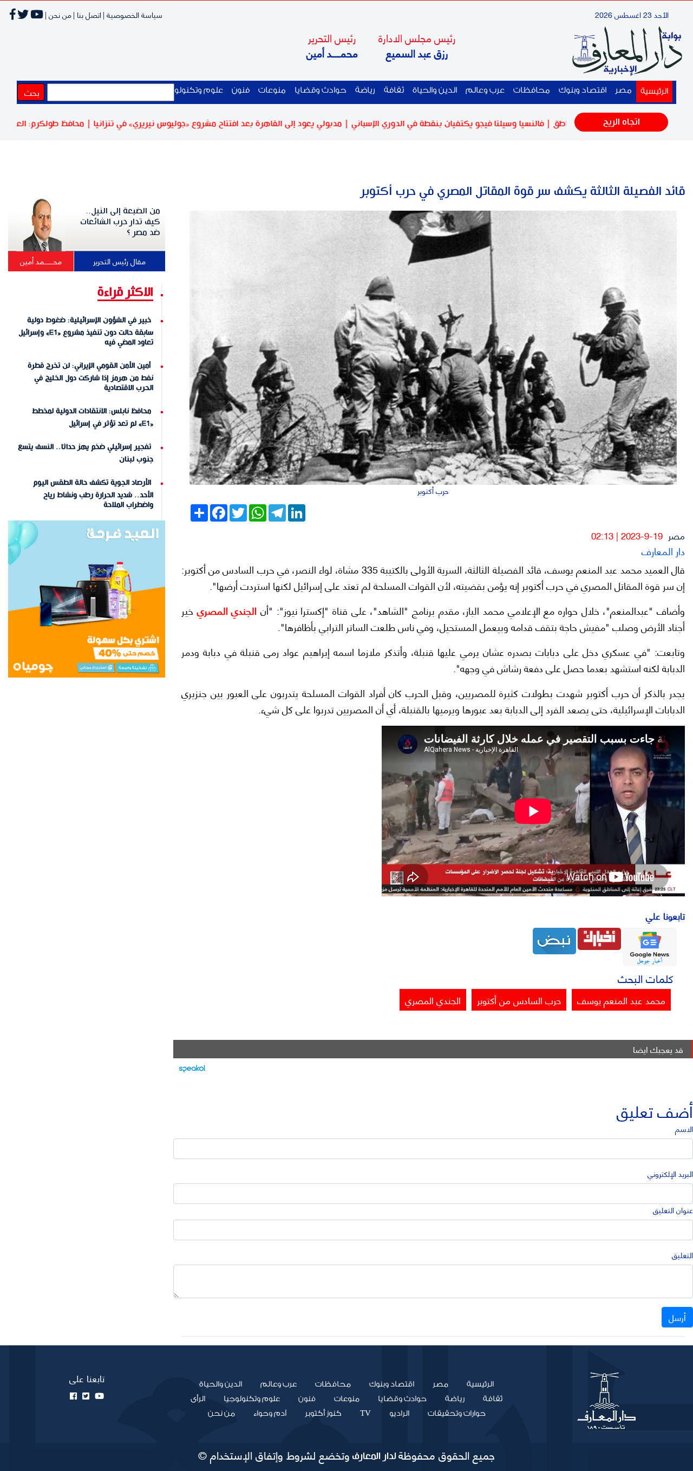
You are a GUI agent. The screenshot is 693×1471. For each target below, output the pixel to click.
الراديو (399, 1413)
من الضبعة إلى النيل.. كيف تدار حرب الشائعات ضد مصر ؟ (120, 222)
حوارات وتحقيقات (457, 1413)
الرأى (198, 1399)
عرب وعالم (485, 90)
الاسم (684, 1128)
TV (365, 1413)
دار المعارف (663, 550)
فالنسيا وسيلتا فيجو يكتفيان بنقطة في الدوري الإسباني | (485, 123)
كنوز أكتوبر (323, 1413)
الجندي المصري (225, 610)
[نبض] (554, 939)
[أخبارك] (599, 938)
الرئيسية (652, 91)
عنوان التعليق (673, 1209)
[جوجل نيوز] (650, 945)
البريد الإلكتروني (670, 1173)
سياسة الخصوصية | (132, 14)
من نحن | (58, 14)
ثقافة (394, 90)
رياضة (365, 90)
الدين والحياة (435, 90)
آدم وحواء (269, 1413)
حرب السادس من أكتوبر (519, 999)
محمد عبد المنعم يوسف (621, 999)
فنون (241, 90)
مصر (623, 90)
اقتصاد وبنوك (582, 90)
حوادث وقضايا (320, 90)
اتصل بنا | (87, 14)
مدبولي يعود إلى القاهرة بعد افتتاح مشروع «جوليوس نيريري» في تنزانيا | (255, 123)
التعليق (682, 1254)
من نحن (221, 1413)
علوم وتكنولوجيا (192, 90)
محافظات (531, 90)
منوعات (272, 90)
